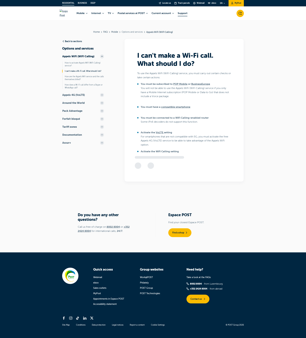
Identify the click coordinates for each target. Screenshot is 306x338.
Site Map (66, 325)
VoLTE (160, 132)
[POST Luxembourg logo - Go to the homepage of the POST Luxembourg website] (66, 13)
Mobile (114, 32)
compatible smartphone (175, 107)
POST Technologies (150, 293)
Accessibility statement (105, 304)
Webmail (97, 277)
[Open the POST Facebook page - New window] (63, 318)
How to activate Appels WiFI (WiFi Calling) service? (82, 64)
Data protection (99, 325)
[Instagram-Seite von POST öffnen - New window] (70, 318)
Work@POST (146, 277)
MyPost (97, 293)
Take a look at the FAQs (198, 277)
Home (96, 32)
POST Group (146, 288)
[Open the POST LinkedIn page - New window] (84, 318)
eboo (96, 283)
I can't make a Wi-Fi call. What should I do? (83, 71)
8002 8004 (113, 226)
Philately (144, 283)
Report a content (137, 325)
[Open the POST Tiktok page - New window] (77, 318)
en (221, 3)
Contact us (196, 299)
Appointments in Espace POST (108, 299)
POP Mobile (180, 84)
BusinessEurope (200, 84)
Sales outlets (99, 288)
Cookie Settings (158, 325)
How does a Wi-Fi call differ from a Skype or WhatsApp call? (83, 86)
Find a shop (178, 232)
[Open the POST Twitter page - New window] (91, 318)
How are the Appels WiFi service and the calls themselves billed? (84, 78)
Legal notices (117, 325)
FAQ (105, 32)
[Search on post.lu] (240, 13)
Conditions (80, 325)
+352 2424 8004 (198, 288)
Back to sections (73, 41)
